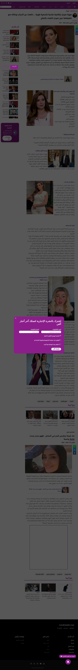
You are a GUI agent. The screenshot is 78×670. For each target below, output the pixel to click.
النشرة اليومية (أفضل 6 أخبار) (51, 336)
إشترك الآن (56, 349)
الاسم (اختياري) (35, 329)
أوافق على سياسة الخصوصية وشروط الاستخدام (46, 340)
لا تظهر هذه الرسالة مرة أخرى (51, 345)
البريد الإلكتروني (57, 329)
